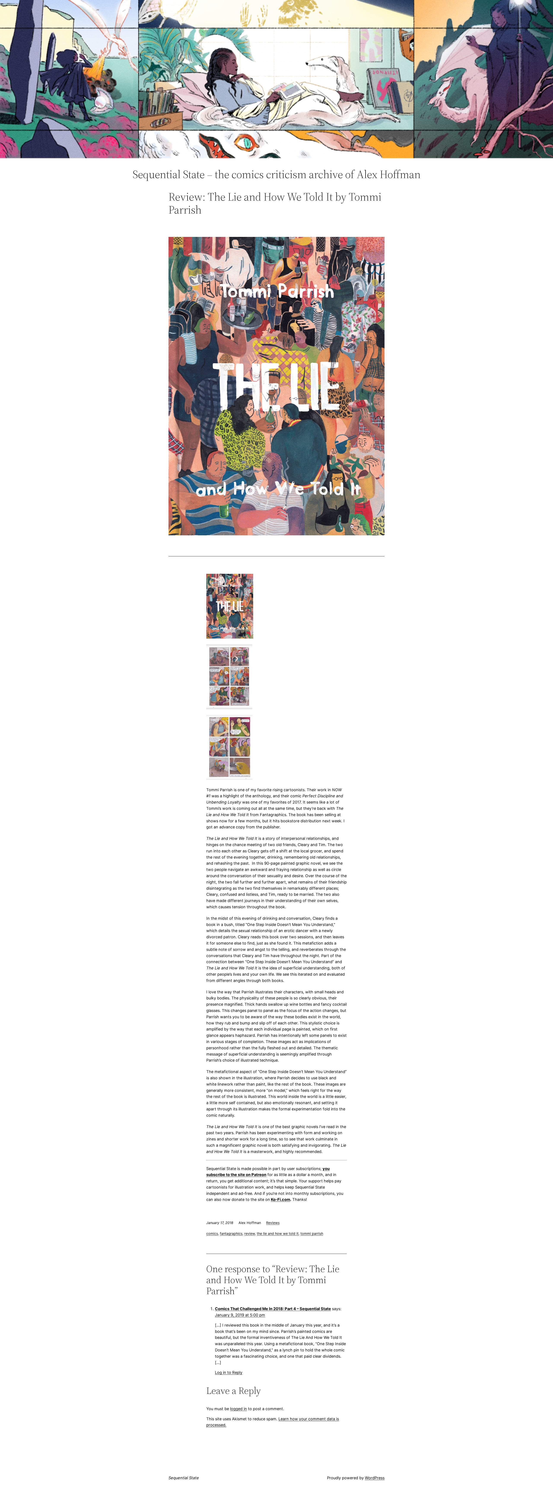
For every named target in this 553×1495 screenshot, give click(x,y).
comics (212, 1233)
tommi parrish (311, 1233)
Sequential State (183, 1478)
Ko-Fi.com (280, 1199)
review (249, 1233)
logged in (238, 1408)
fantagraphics (231, 1233)
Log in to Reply (228, 1372)
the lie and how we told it (278, 1233)
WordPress (375, 1478)
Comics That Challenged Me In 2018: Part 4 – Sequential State (273, 1308)
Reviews (273, 1223)
